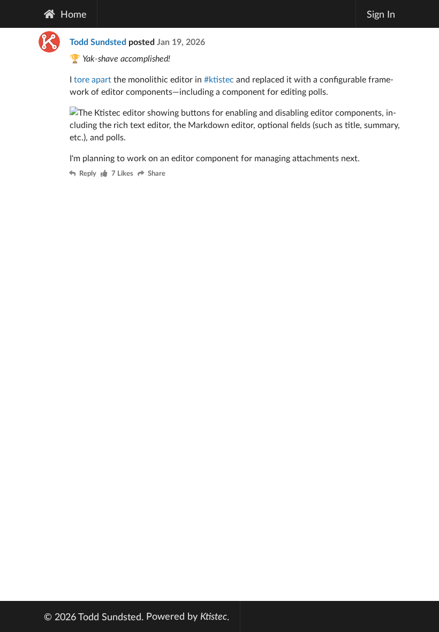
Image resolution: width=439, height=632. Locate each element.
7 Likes (122, 173)
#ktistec (219, 79)
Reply (87, 173)
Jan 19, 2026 (181, 41)
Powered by (186, 616)
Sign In (381, 14)
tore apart (92, 79)
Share (156, 173)
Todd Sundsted (98, 41)
